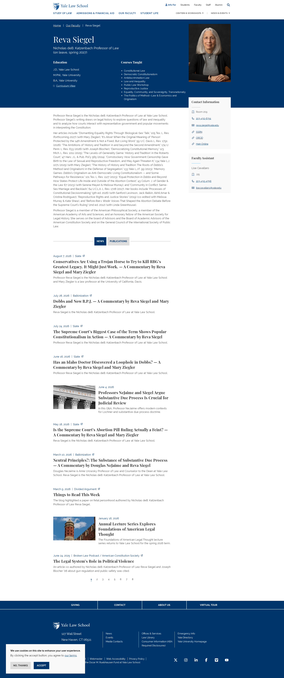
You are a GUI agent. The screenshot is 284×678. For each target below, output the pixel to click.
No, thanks (20, 665)
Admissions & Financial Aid (95, 13)
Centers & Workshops (188, 13)
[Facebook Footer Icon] (206, 660)
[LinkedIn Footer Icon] (196, 660)
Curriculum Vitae (65, 85)
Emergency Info (186, 633)
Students (185, 5)
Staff (208, 5)
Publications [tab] (118, 241)
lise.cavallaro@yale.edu (208, 187)
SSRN (199, 132)
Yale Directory (185, 637)
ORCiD (199, 137)
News (109, 633)
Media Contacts (114, 641)
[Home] (71, 6)
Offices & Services (151, 633)
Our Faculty (127, 13)
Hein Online (202, 144)
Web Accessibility (115, 658)
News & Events (219, 13)
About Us (164, 605)
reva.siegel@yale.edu (207, 125)
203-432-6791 (203, 118)
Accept (41, 665)
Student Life (150, 13)
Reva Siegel (92, 25)
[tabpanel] (112, 420)
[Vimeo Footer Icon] (216, 660)
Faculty (197, 5)
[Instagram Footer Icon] (186, 660)
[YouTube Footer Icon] (227, 660)
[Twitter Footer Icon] (176, 660)
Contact (119, 605)
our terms (71, 655)
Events (109, 637)
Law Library (148, 637)
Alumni (218, 5)
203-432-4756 (203, 181)
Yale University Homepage (192, 641)
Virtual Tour (208, 605)
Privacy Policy (137, 658)
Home (57, 25)
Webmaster (96, 658)
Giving (75, 605)
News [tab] (100, 241)
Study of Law (62, 13)
